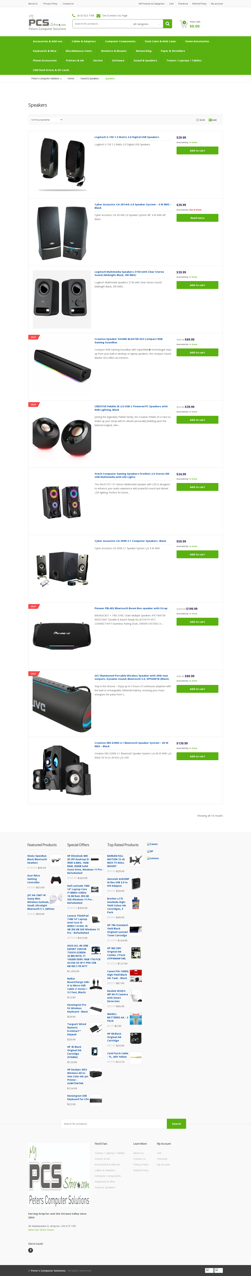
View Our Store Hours (41, 1229)
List (214, 119)
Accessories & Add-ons (47, 41)
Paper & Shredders (173, 50)
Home (70, 78)
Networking (143, 50)
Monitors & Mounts (114, 50)
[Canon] (152, 843)
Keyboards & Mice (44, 50)
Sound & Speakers (145, 60)
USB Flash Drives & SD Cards (51, 70)
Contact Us (68, 3)
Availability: (183, 142)
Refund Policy (199, 3)
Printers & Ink (75, 60)
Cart (171, 3)
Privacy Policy (50, 3)
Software (118, 60)
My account (217, 3)
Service (98, 60)
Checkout (183, 3)
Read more (197, 218)
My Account (163, 1164)
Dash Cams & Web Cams (160, 41)
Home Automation (197, 41)
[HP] (150, 850)
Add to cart (197, 150)
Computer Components (120, 41)
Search (176, 1123)
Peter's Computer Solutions (45, 78)
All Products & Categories (152, 3)
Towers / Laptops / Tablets (184, 60)
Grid (202, 119)
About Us (33, 3)
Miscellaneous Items (79, 50)
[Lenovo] (153, 858)
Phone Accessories (45, 60)
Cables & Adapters (84, 41)
